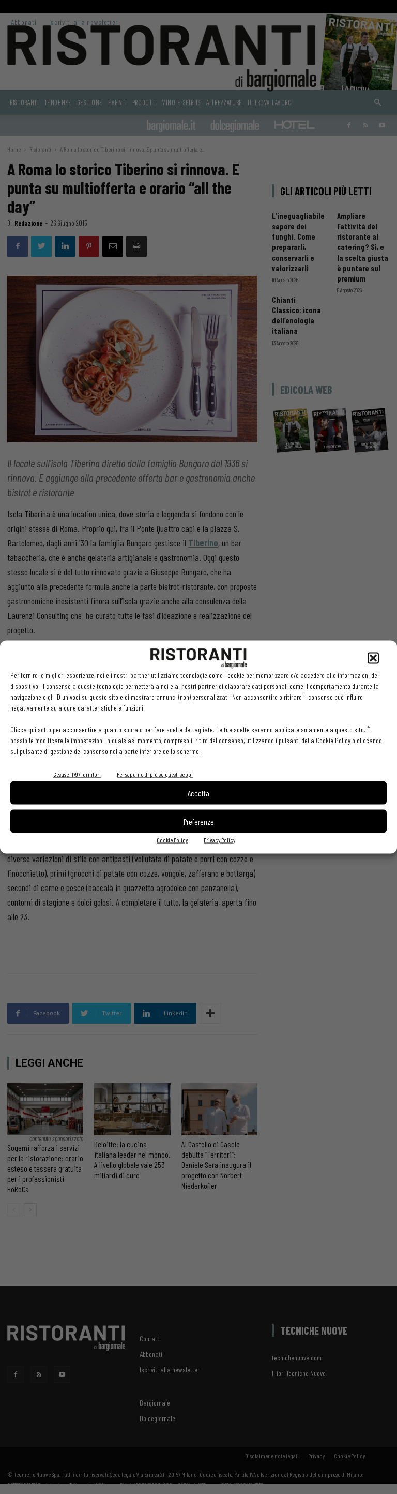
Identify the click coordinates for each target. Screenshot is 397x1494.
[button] (373, 658)
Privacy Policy (219, 840)
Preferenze (199, 821)
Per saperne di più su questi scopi (155, 774)
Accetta (198, 792)
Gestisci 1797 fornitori (77, 774)
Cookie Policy (172, 840)
